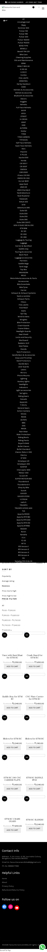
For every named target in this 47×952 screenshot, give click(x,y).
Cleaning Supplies (23, 57)
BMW (23, 63)
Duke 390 (23, 219)
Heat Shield (23, 334)
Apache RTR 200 (23, 520)
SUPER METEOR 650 (23, 479)
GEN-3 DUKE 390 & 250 (24, 225)
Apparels (23, 402)
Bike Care (23, 54)
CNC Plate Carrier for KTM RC (34, 697)
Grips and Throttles (23, 358)
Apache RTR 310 (23, 523)
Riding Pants (23, 440)
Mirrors (23, 373)
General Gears (24, 408)
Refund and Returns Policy (13, 890)
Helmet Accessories (23, 93)
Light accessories (23, 390)
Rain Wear (23, 431)
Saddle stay (23, 249)
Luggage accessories (23, 258)
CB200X (23, 169)
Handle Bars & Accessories (23, 355)
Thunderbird (23, 481)
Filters (23, 302)
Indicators (23, 387)
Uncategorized (23, 22)
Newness (6, 586)
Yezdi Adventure (23, 193)
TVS (23, 511)
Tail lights (23, 393)
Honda (23, 160)
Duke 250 (24, 216)
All (23, 19)
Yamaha (23, 534)
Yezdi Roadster (23, 196)
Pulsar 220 (23, 37)
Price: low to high (9, 591)
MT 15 (23, 543)
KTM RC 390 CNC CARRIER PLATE (12, 778)
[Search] (26, 9)
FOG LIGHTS (23, 78)
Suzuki (23, 490)
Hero (23, 149)
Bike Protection (23, 322)
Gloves (23, 414)
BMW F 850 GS (23, 66)
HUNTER (23, 467)
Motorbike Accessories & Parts (23, 278)
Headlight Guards (23, 331)
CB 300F (23, 166)
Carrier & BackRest (23, 246)
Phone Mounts (23, 375)
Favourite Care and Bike (19, 945)
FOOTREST (23, 308)
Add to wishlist (21, 634)
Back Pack (23, 255)
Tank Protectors (23, 352)
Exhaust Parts (23, 299)
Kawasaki (23, 199)
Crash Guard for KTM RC (35, 656)
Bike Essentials (23, 284)
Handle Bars (23, 364)
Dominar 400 (23, 28)
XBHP (23, 122)
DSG (23, 426)
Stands (23, 349)
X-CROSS (23, 119)
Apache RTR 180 (23, 517)
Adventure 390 (23, 208)
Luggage (23, 243)
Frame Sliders (23, 328)
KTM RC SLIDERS (34, 820)
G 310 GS (23, 69)
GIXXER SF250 (23, 496)
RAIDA (23, 417)
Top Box (23, 269)
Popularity (6, 576)
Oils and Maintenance (23, 60)
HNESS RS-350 (23, 178)
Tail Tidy (23, 314)
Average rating (8, 581)
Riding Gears (23, 396)
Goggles (23, 102)
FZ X (23, 538)
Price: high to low (9, 596)
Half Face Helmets (23, 143)
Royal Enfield (23, 443)
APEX (23, 113)
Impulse (23, 152)
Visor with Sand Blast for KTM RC (12, 656)
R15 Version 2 (23, 549)
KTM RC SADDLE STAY (34, 778)
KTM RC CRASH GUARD (12, 820)
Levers (23, 370)
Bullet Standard (23, 449)
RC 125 (23, 231)
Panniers (23, 261)
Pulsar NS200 (23, 40)
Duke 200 (23, 213)
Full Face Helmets (23, 107)
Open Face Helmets (23, 146)
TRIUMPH (23, 505)
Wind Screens (23, 316)
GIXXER (23, 493)
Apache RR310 (23, 514)
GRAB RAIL (23, 81)
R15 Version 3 (23, 552)
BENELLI (23, 48)
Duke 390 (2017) (23, 222)
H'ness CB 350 (23, 175)
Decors (23, 99)
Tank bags (23, 266)
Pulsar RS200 (23, 43)
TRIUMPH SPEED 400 (23, 508)
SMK (23, 125)
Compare (21, 638)
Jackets (23, 420)
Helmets (23, 104)
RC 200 (23, 234)
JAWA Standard (23, 190)
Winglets (23, 320)
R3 (23, 558)
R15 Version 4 (23, 555)
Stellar (23, 131)
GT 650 (23, 458)
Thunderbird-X (23, 484)
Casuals (23, 399)
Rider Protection (23, 434)
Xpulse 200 (23, 157)
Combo (23, 75)
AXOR (23, 110)
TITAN (23, 134)
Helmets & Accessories (23, 90)
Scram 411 (23, 476)
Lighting (23, 378)
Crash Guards (23, 325)
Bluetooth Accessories (23, 96)
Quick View (21, 643)
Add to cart (12, 666)
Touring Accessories (23, 252)
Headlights (23, 384)
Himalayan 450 (23, 464)
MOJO (23, 275)
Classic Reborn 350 (23, 452)
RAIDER (23, 529)
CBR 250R (23, 172)
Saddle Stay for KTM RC (12, 697)
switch (23, 502)
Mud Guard (23, 340)
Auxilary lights (23, 381)
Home (6, 563)
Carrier (24, 290)
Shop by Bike (23, 487)
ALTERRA (23, 128)
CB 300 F (23, 163)
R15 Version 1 (23, 546)
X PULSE (23, 155)
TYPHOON (23, 140)
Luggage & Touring (23, 240)
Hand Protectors (23, 361)
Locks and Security (24, 337)
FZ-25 (23, 540)
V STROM (23, 499)
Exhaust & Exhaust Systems (23, 293)
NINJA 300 (23, 202)
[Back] (5, 20)
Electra (23, 455)
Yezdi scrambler (23, 296)
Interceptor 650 (23, 470)
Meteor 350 (23, 473)
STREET (23, 116)
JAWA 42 (23, 187)
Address (5, 856)
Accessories (23, 281)
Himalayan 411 (23, 461)
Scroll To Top (5, 950)
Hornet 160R (23, 181)
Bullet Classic (23, 446)
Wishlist (33, 7)
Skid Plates (23, 346)
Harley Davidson (23, 84)
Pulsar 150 (23, 31)
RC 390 (23, 237)
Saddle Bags (23, 263)
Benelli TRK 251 (23, 51)
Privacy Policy (8, 886)
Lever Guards (23, 367)
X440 (23, 87)
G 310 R (23, 72)
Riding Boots (23, 437)
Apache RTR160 (23, 526)
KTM (23, 205)
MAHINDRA (23, 272)
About (4, 882)
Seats (23, 311)
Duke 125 (23, 210)
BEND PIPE (23, 46)
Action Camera (23, 411)
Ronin (23, 532)
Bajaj (23, 25)
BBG (23, 423)
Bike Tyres (23, 287)
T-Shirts (23, 405)
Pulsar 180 (23, 34)
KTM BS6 (23, 228)
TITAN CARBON (23, 137)
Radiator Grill (23, 343)
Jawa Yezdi (23, 184)
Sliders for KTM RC (12, 739)
